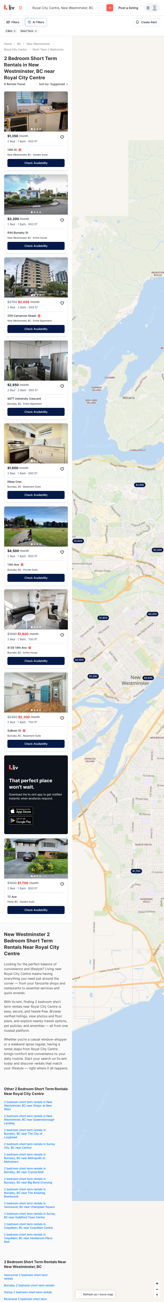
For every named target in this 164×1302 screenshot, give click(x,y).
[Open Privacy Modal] (20, 7)
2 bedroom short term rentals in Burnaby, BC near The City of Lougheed (25, 1133)
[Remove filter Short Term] (36, 31)
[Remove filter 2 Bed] (15, 31)
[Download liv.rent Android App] (21, 820)
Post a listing (128, 8)
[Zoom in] (157, 1283)
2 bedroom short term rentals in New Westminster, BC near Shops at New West (28, 1105)
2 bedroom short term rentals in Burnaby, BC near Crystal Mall (25, 1170)
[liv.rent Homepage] (9, 8)
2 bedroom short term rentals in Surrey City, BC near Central (29, 1145)
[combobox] (32, 8)
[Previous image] (10, 111)
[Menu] (152, 7)
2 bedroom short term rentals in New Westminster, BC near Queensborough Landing (29, 1119)
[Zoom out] (157, 1289)
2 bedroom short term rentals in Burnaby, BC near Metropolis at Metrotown (25, 1158)
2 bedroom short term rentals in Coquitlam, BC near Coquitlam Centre (28, 1225)
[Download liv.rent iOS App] (21, 811)
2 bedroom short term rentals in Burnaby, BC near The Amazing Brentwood (25, 1192)
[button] (32, 129)
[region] (118, 669)
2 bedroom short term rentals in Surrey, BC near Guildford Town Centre (30, 1215)
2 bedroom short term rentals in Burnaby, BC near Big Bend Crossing (28, 1180)
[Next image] (62, 111)
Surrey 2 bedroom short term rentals (28, 1292)
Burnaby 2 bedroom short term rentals (29, 1285)
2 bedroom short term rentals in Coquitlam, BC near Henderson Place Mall (28, 1238)
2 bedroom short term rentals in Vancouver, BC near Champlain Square (29, 1204)
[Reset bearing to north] (157, 1295)
